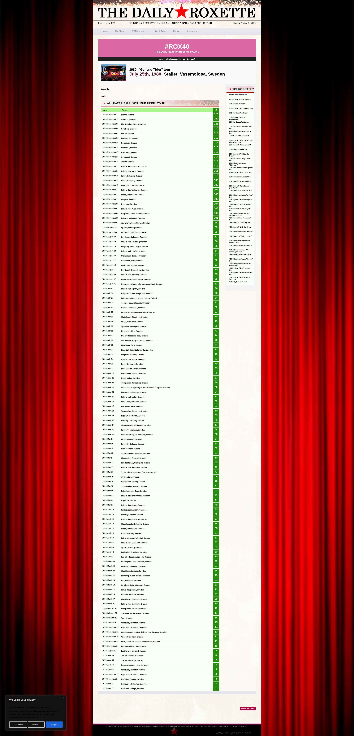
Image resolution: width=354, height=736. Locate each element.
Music (176, 31)
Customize (18, 724)
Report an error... (248, 709)
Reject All (36, 724)
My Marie (120, 31)
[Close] (63, 697)
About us (192, 31)
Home (105, 31)
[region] (36, 712)
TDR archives (139, 31)
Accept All (54, 724)
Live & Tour (160, 31)
